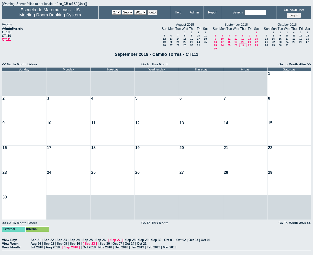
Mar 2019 (169, 247)
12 (164, 38)
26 (164, 45)
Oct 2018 (89, 247)
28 (178, 45)
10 (198, 35)
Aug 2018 (53, 247)
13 (171, 38)
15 (184, 38)
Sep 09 (62, 243)
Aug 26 (36, 243)
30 (191, 45)
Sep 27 (115, 240)
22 (184, 42)
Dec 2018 (121, 247)
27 (171, 45)
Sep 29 (143, 240)
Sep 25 (87, 240)
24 (198, 42)
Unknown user (294, 10)
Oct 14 (129, 243)
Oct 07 (117, 243)
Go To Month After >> (295, 64)
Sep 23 (61, 240)
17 (198, 38)
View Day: (9, 240)
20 (171, 42)
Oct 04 (205, 240)
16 (191, 38)
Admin (194, 12)
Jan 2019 (137, 247)
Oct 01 (169, 240)
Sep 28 (130, 240)
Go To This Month (154, 64)
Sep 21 (36, 240)
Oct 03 (193, 240)
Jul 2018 (37, 247)
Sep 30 (156, 240)
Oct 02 (181, 240)
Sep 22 (49, 240)
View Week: (10, 243)
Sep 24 (74, 240)
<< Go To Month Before (19, 64)
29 (184, 45)
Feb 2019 (153, 247)
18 (205, 38)
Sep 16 (75, 243)
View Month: (11, 247)
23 (191, 42)
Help (178, 12)
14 (178, 38)
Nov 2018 (105, 247)
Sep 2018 (71, 247)
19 (164, 42)
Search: (238, 12)
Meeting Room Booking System (50, 14)
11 (205, 35)
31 (198, 45)
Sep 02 (49, 243)
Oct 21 (141, 243)
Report (212, 12)
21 (178, 42)
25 (205, 42)
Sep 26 (100, 240)
